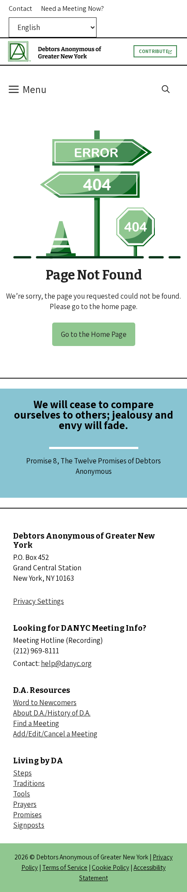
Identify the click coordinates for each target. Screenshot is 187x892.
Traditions (29, 783)
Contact (20, 8)
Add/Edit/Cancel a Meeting (55, 734)
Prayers (25, 804)
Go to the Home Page (94, 334)
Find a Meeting (36, 723)
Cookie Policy (110, 867)
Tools (21, 794)
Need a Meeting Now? (72, 8)
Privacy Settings (38, 601)
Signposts (28, 825)
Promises (27, 814)
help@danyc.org (66, 663)
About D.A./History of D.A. (51, 713)
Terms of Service (64, 867)
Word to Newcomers (45, 702)
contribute (153, 51)
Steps (22, 773)
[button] (165, 90)
